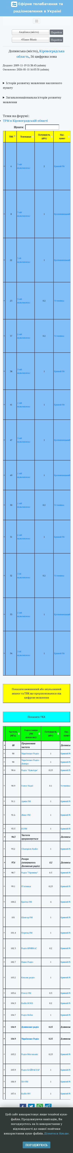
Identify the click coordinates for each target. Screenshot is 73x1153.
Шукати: (19, 127)
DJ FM (24, 828)
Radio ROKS (27, 1003)
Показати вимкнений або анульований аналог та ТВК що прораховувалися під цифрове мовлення (36, 693)
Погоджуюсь (36, 1145)
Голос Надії (27, 785)
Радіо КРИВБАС (29, 948)
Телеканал (25, 136)
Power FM (26, 993)
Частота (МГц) (13, 733)
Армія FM (26, 801)
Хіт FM (24, 1081)
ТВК (11, 136)
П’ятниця (26, 886)
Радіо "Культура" (29, 770)
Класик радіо (28, 977)
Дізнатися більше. (56, 1133)
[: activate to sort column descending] (4, 733)
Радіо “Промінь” (29, 872)
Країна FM (26, 901)
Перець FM (26, 932)
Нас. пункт (62, 136)
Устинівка (59, 300)
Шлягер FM (27, 917)
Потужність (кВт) (44, 136)
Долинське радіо (30, 1026)
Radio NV (26, 1093)
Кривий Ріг (59, 166)
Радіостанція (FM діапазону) (31, 734)
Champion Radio (29, 848)
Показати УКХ (36, 717)
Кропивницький (62, 214)
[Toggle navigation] (36, 21)
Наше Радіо (27, 961)
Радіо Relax (27, 1014)
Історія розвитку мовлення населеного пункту (32, 85)
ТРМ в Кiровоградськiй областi (25, 121)
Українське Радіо (30, 753)
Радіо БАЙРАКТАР (30, 1069)
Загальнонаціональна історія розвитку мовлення (32, 99)
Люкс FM (25, 814)
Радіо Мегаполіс (29, 1054)
